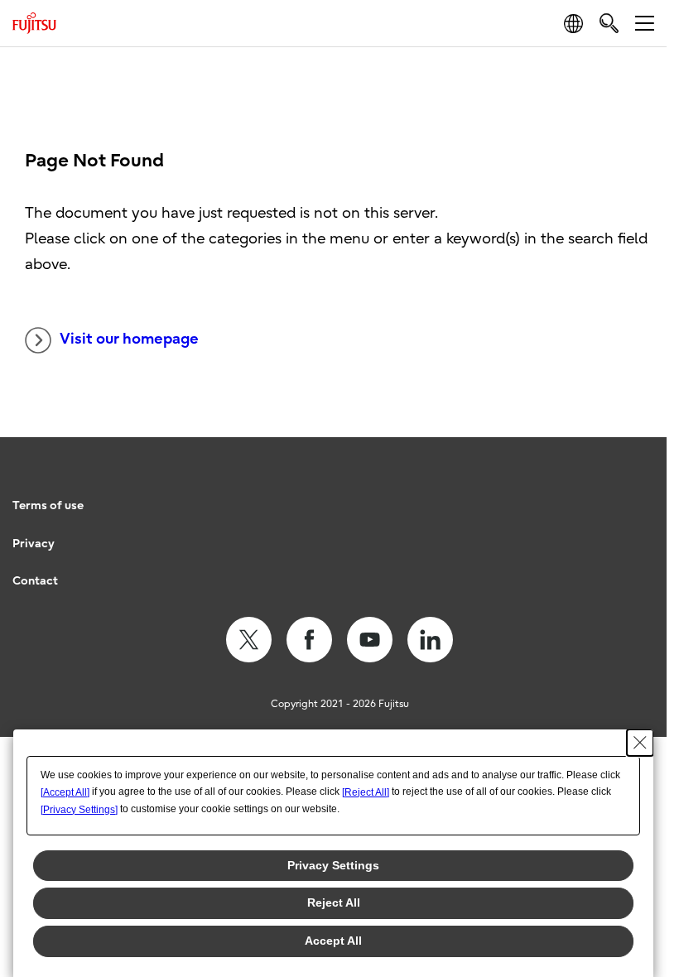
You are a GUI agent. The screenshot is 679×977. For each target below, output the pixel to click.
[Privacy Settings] (79, 810)
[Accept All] (65, 792)
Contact (35, 581)
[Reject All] (365, 792)
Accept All (333, 940)
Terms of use (48, 505)
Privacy (33, 544)
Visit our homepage (129, 339)
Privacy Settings (333, 865)
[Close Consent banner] (640, 742)
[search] (609, 22)
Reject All (333, 902)
